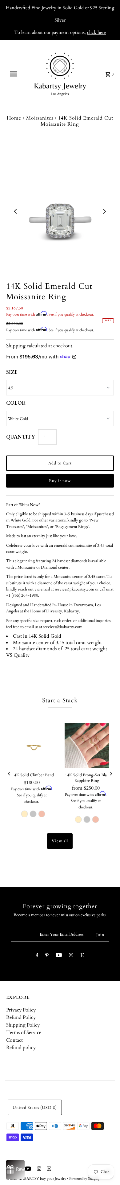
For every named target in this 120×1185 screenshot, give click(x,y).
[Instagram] (71, 956)
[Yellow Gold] (24, 814)
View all (60, 841)
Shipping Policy (23, 1025)
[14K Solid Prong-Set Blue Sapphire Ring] (87, 745)
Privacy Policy (21, 1010)
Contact (14, 1040)
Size (12, 372)
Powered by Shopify (84, 1178)
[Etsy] (82, 956)
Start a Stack (60, 700)
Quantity (20, 437)
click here (96, 32)
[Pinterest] (47, 956)
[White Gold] (33, 814)
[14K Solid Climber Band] (33, 745)
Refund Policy (21, 1017)
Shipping (16, 345)
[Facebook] (37, 956)
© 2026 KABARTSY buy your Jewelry (36, 1178)
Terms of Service (23, 1032)
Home (14, 118)
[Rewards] (15, 1169)
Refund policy (21, 1047)
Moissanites (39, 118)
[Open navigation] (16, 74)
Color (15, 403)
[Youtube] (59, 956)
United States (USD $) (35, 1107)
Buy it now (60, 481)
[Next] (104, 211)
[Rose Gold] (41, 814)
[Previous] (16, 211)
